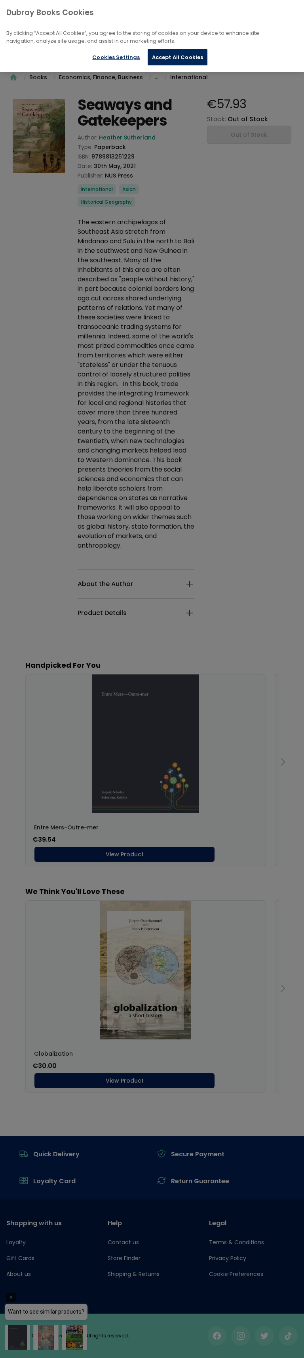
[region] (152, 36)
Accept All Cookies (177, 57)
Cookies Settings (116, 57)
